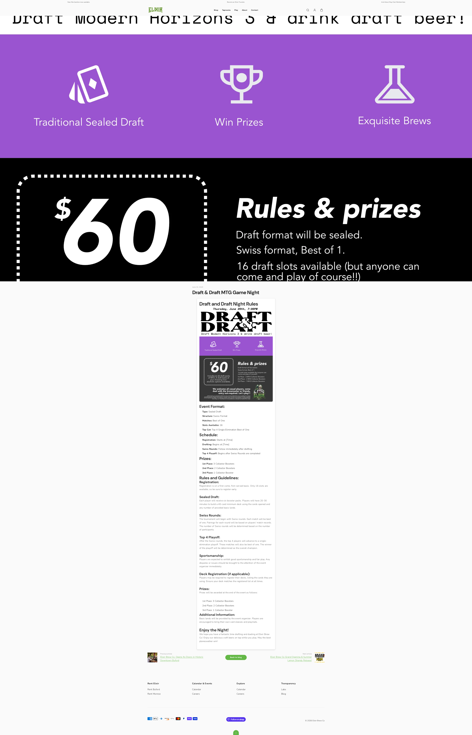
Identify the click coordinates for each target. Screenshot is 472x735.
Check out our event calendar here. (236, 2)
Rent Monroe (154, 693)
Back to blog (236, 657)
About (244, 10)
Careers (196, 693)
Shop (216, 10)
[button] (308, 10)
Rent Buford (154, 689)
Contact (254, 10)
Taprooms (226, 10)
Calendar (196, 689)
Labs (283, 689)
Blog (283, 693)
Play (236, 10)
